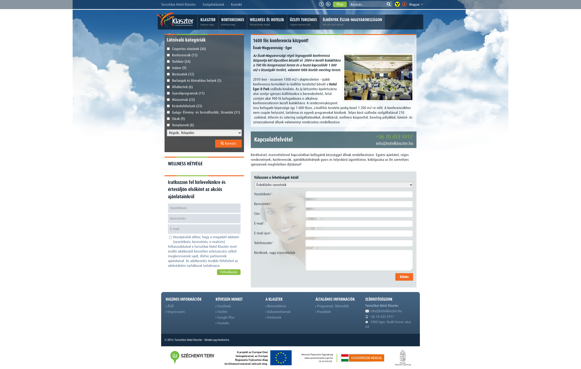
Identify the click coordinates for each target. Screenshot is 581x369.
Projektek (323, 312)
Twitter (222, 312)
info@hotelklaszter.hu (394, 143)
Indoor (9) (179, 68)
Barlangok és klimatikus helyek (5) (196, 80)
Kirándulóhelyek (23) (187, 106)
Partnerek (273, 317)
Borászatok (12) (183, 74)
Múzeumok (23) (183, 100)
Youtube (223, 323)
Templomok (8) (183, 125)
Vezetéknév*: (263, 194)
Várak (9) (178, 119)
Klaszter (208, 21)
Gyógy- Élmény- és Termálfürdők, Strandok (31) (206, 112)
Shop (339, 4)
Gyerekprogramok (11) (188, 93)
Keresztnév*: (263, 204)
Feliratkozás (228, 272)
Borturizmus (232, 21)
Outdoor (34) (181, 61)
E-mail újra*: (263, 233)
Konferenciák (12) (184, 55)
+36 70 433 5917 (394, 137)
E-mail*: (260, 223)
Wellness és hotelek (267, 21)
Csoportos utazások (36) (189, 49)
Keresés (230, 143)
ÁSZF (170, 306)
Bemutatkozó (276, 306)
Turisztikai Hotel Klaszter (178, 4)
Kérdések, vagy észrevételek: (275, 253)
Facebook (224, 306)
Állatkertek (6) (182, 87)
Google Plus (225, 317)
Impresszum (176, 312)
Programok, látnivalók (332, 306)
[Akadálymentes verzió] (397, 4)
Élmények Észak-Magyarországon (352, 21)
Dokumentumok (278, 312)
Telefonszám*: (264, 243)
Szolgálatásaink (213, 4)
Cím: (257, 213)
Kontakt (236, 4)
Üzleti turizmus (303, 21)
